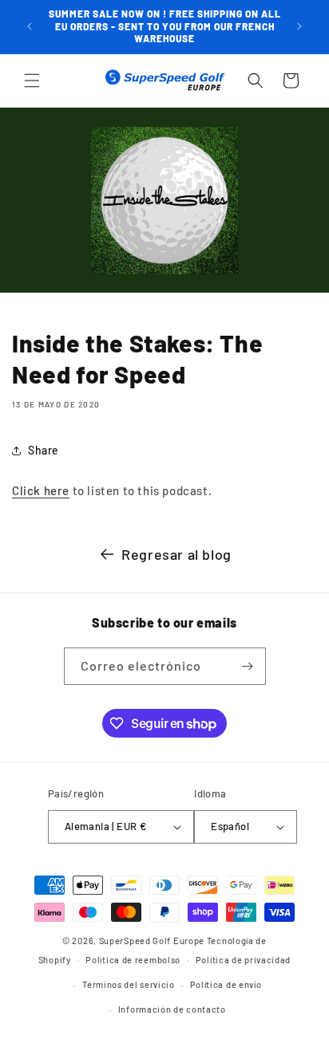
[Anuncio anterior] (29, 26)
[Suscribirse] (247, 666)
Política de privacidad (243, 959)
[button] (32, 80)
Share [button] (43, 450)
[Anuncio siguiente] (299, 26)
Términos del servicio (128, 984)
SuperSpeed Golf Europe (151, 940)
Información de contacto (172, 1009)
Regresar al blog (176, 554)
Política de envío (226, 984)
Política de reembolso (132, 959)
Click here (40, 490)
